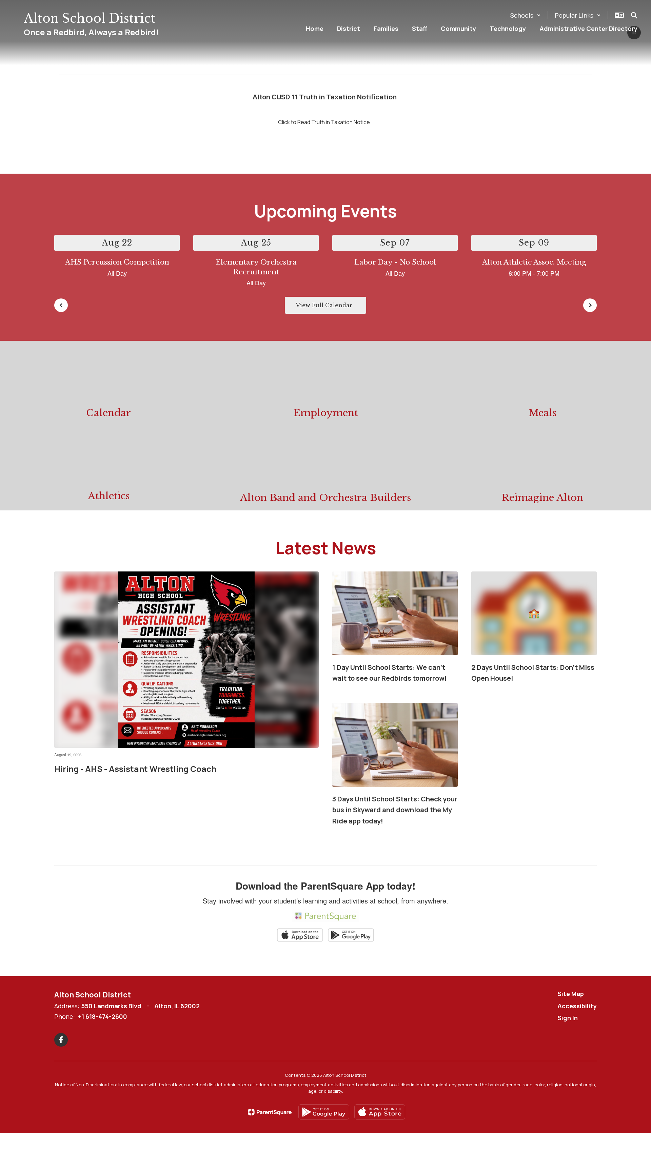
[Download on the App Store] (379, 1112)
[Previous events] (61, 305)
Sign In (567, 1018)
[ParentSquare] (269, 1112)
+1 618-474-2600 (102, 1016)
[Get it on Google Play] (323, 1112)
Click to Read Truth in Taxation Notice (324, 122)
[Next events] (590, 305)
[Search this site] (634, 15)
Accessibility (577, 1006)
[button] (525, 15)
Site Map (570, 994)
